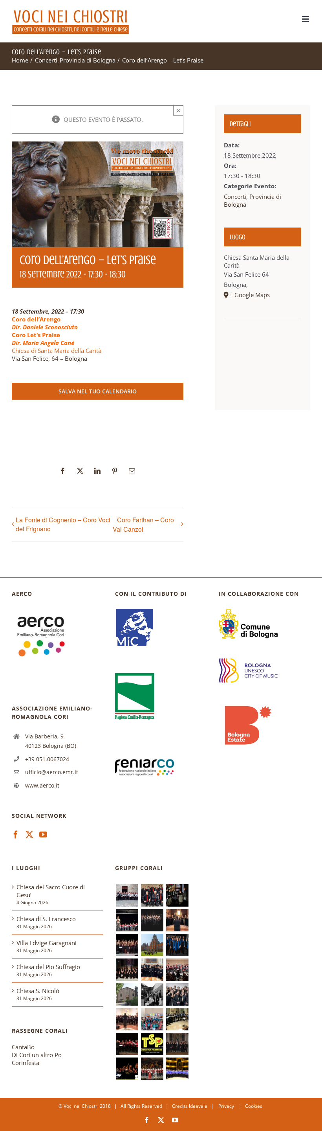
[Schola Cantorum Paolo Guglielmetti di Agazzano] (127, 969)
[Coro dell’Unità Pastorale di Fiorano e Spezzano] (152, 969)
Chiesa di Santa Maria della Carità (56, 350)
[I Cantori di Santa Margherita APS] (177, 1068)
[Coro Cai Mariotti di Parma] (152, 1068)
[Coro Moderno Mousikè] (127, 945)
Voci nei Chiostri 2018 (87, 1106)
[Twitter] (29, 835)
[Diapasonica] (177, 1019)
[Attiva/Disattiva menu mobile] (306, 19)
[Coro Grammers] (127, 1068)
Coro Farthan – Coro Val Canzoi (143, 524)
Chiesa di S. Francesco (46, 919)
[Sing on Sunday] (177, 895)
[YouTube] (43, 835)
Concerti (235, 196)
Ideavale (198, 1106)
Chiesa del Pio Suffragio (48, 967)
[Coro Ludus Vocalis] (177, 1044)
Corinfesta (25, 1063)
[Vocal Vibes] (177, 994)
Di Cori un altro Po (37, 1055)
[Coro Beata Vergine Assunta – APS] (177, 969)
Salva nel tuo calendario (98, 391)
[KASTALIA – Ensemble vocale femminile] (177, 920)
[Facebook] (16, 835)
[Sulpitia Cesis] (127, 1044)
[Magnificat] (127, 1019)
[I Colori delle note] (152, 1019)
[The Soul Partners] (152, 1044)
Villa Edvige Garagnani (46, 943)
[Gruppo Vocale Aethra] (177, 945)
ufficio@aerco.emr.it (51, 772)
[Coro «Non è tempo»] (127, 920)
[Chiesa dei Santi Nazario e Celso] (127, 994)
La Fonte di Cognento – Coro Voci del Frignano (63, 524)
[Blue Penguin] (152, 994)
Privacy (226, 1106)
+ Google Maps (249, 295)
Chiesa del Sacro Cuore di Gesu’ (50, 891)
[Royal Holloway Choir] (152, 945)
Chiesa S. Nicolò (37, 991)
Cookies (253, 1106)
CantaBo (23, 1047)
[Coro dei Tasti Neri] (152, 920)
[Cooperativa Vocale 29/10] (152, 895)
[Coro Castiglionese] (127, 895)
